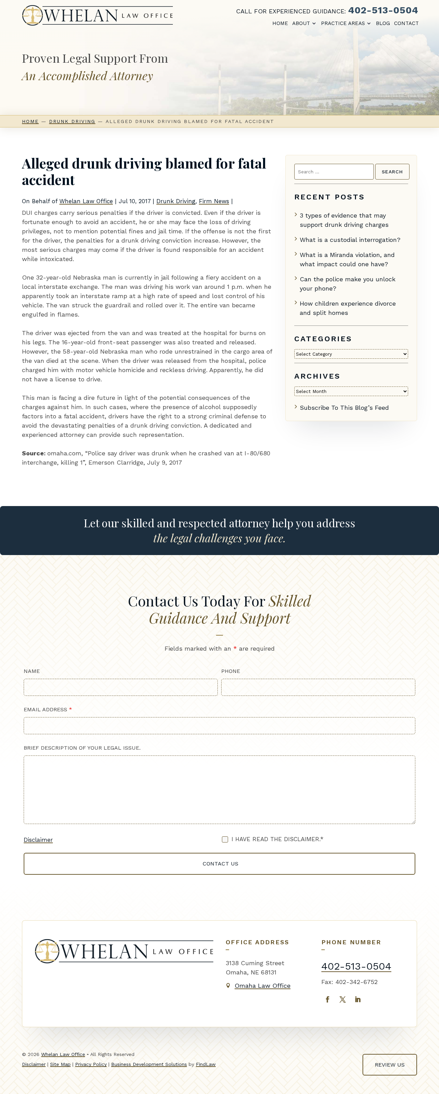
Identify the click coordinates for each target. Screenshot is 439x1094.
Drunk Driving (175, 201)
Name (32, 671)
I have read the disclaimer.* (277, 839)
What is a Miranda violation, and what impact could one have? (347, 259)
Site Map (60, 1064)
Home (280, 23)
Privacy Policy (91, 1064)
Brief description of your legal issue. (82, 748)
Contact (406, 23)
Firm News (214, 201)
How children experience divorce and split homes (348, 308)
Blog (383, 23)
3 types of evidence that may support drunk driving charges (344, 220)
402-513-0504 (383, 10)
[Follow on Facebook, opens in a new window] (327, 999)
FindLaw (206, 1064)
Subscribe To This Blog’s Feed (344, 407)
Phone (230, 671)
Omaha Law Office (262, 985)
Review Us (390, 1064)
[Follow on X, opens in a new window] (342, 999)
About (301, 23)
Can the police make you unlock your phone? (347, 283)
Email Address (48, 709)
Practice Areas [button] (343, 23)
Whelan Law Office (86, 201)
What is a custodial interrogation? (350, 239)
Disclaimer (38, 839)
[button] (427, 1082)
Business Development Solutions (149, 1064)
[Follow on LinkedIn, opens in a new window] (358, 999)
